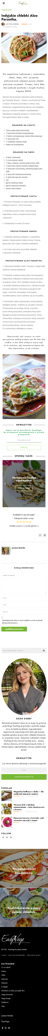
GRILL (3, 975)
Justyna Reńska (12, 24)
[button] (5, 483)
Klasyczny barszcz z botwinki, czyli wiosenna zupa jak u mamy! (29, 819)
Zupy (3, 1006)
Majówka (4, 983)
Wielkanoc (5, 1002)
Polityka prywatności (16, 955)
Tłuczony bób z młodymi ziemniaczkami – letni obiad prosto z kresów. (29, 807)
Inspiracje (4, 979)
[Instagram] (7, 837)
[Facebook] (40, 535)
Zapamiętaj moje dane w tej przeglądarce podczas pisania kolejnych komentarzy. (22, 621)
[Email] (45, 535)
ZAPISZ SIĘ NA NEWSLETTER (23, 777)
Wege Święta (5, 998)
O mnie (4, 955)
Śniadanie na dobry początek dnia (12, 990)
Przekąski (6, 10)
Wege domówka (7, 994)
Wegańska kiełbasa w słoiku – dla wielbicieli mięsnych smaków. (29, 792)
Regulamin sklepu (34, 955)
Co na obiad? (6, 967)
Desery (3, 971)
